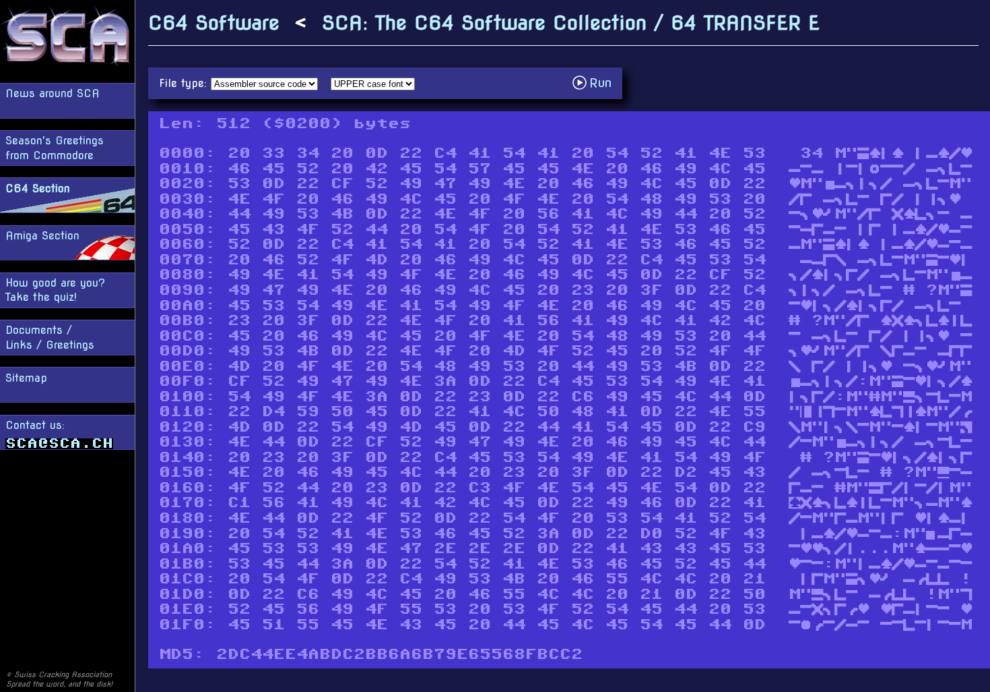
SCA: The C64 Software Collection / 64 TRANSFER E (571, 22)
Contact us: (35, 425)
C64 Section (37, 188)
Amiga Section (42, 235)
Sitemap (26, 378)
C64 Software (213, 22)
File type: (185, 83)
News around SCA (52, 93)
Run (596, 83)
